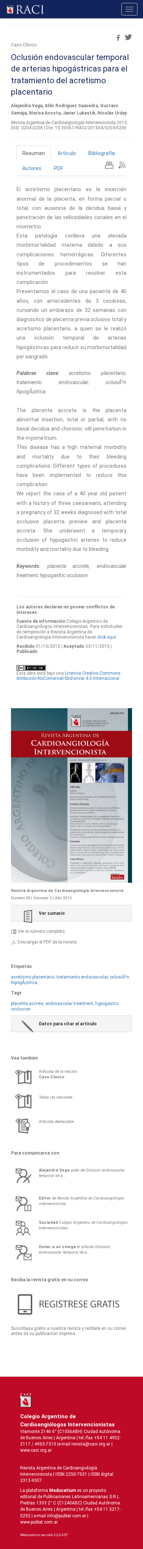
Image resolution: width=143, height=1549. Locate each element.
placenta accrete (27, 1003)
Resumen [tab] (33, 153)
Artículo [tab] (67, 153)
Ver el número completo (41, 931)
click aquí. (107, 637)
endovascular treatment (69, 1003)
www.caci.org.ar (36, 1450)
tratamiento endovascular (82, 977)
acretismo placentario (32, 977)
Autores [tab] (31, 168)
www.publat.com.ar (39, 1522)
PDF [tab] (58, 168)
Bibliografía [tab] (101, 153)
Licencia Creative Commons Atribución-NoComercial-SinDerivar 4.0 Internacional (68, 676)
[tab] (71, 913)
